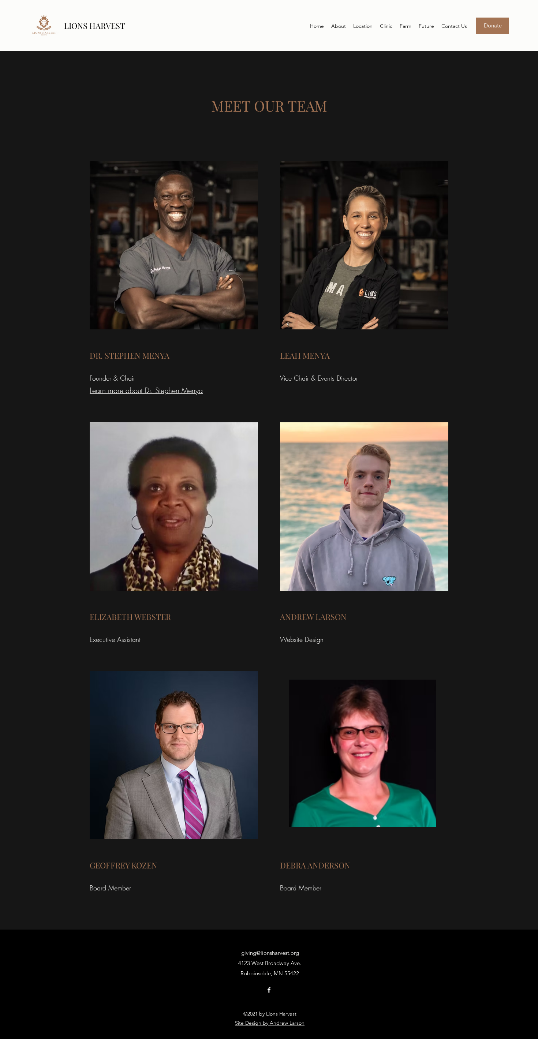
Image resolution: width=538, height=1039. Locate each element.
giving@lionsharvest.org (270, 952)
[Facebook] (269, 990)
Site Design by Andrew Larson (270, 1023)
